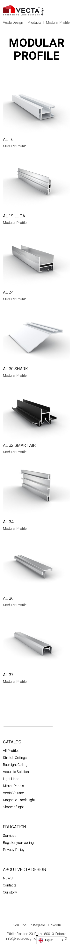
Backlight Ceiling (15, 765)
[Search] (47, 721)
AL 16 (8, 139)
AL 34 (8, 522)
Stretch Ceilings (15, 758)
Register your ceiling (18, 842)
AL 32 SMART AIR (19, 445)
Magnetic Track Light (19, 800)
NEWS (8, 878)
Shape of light (13, 807)
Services (9, 835)
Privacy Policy (14, 850)
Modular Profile (15, 146)
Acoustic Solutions (17, 772)
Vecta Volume (13, 793)
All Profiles (11, 751)
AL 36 (8, 598)
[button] (61, 10)
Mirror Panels (13, 786)
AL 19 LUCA (14, 216)
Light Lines (11, 779)
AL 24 (8, 292)
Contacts (9, 885)
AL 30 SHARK (15, 369)
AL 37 (8, 675)
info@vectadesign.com (23, 938)
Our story (10, 892)
